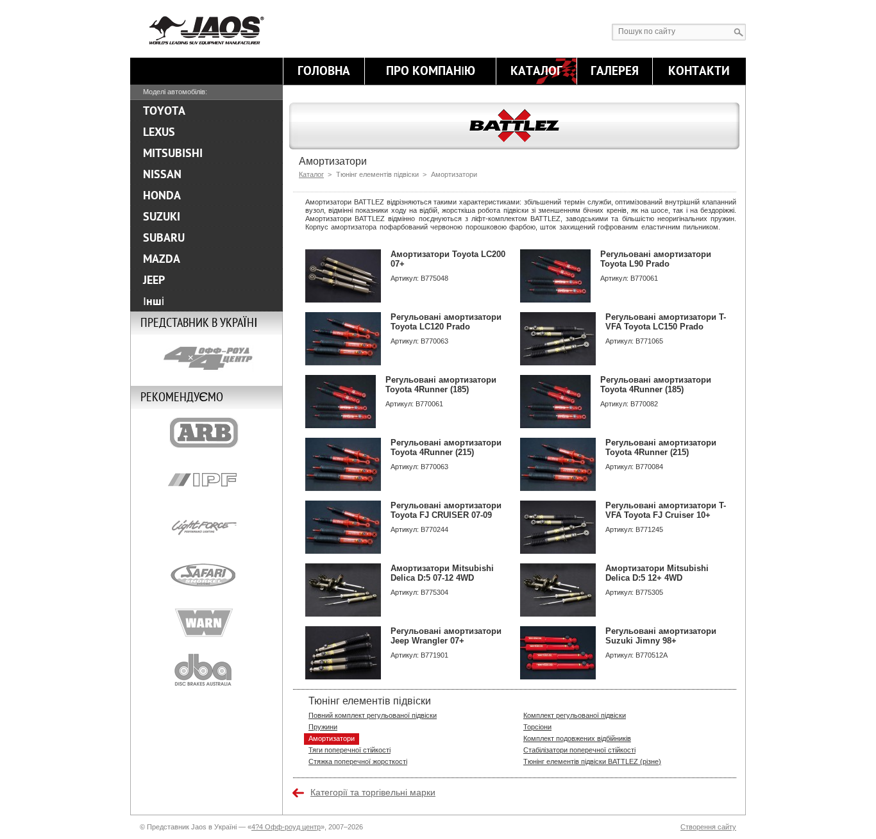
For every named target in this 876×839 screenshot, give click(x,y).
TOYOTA (164, 110)
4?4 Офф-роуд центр (286, 827)
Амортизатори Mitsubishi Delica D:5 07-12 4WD (442, 573)
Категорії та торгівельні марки (372, 792)
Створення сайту (708, 827)
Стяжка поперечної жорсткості (357, 761)
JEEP (154, 280)
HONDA (162, 195)
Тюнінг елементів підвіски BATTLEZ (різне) (592, 761)
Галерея (615, 71)
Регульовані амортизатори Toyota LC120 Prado (446, 321)
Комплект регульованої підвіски (574, 715)
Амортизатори (331, 738)
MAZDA (161, 259)
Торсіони (537, 727)
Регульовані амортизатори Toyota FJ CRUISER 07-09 (446, 510)
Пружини (322, 727)
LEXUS (159, 132)
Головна (324, 71)
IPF (206, 480)
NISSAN (162, 174)
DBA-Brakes (206, 670)
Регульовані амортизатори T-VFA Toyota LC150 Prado (665, 321)
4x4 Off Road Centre (206, 358)
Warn (206, 622)
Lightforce (206, 527)
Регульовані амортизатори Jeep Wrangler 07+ (446, 635)
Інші (153, 301)
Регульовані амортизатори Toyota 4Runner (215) (446, 447)
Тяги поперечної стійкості (349, 750)
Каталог (536, 71)
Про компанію (430, 71)
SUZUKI (161, 216)
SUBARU (164, 237)
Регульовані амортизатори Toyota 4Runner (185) (440, 384)
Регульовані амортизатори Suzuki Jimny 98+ (660, 635)
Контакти (699, 71)
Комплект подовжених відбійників (577, 738)
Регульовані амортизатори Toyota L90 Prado (655, 259)
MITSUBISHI (173, 153)
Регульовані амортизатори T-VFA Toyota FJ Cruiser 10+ (665, 510)
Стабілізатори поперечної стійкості (579, 750)
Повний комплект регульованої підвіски (372, 715)
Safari (206, 575)
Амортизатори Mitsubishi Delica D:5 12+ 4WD (657, 573)
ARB (206, 433)
